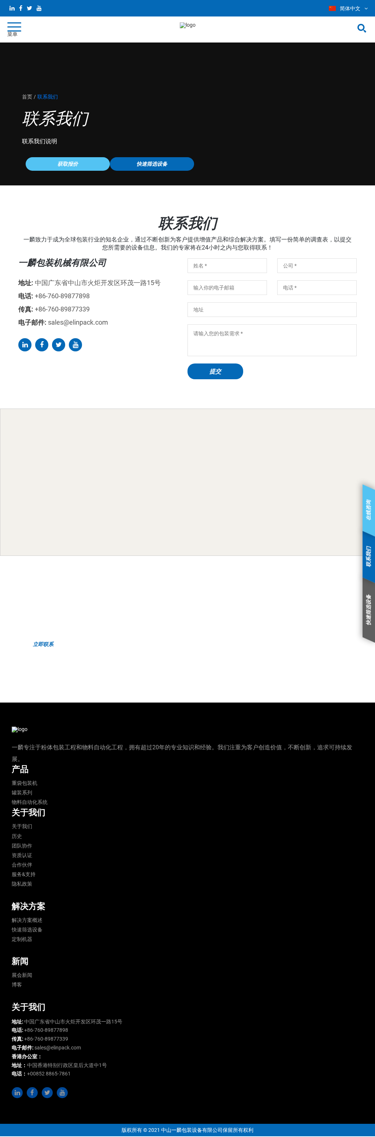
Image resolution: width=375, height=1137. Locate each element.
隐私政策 (22, 884)
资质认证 (22, 855)
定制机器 (22, 939)
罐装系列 (22, 792)
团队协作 (22, 846)
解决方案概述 (27, 920)
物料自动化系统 (30, 802)
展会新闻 (22, 975)
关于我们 (22, 826)
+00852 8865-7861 (49, 1074)
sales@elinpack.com (57, 1048)
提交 (215, 371)
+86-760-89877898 (46, 1030)
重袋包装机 (24, 783)
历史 (17, 836)
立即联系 (43, 644)
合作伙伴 (22, 865)
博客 (17, 985)
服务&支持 (24, 874)
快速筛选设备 (27, 930)
